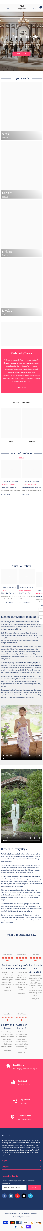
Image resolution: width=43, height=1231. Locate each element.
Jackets (7, 251)
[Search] (8, 8)
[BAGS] (11, 423)
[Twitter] (30, 1195)
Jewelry (7, 310)
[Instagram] (10, 1195)
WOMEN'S (32, 442)
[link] (21, 106)
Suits (5, 134)
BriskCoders (25, 1217)
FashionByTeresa (8, 484)
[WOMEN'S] (32, 423)
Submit (34, 1187)
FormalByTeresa (29, 484)
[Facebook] (4, 1195)
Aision (3, 590)
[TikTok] (24, 1195)
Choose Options (11, 481)
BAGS (11, 442)
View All (21, 457)
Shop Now (21, 54)
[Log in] (34, 8)
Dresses (7, 193)
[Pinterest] (17, 1195)
